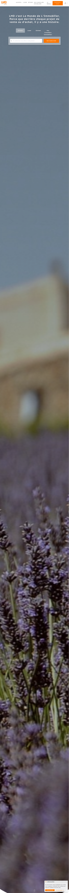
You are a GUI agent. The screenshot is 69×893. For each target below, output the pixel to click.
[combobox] (26, 41)
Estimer (30, 2)
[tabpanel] (34, 40)
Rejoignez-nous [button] (57, 3)
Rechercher (51, 41)
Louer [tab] (29, 30)
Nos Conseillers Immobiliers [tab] (48, 32)
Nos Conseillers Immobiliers (39, 3)
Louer (25, 2)
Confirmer (50, 890)
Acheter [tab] (20, 30)
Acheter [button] (18, 2)
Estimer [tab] (38, 30)
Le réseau (49, 3)
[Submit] (11, 41)
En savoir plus (59, 890)
